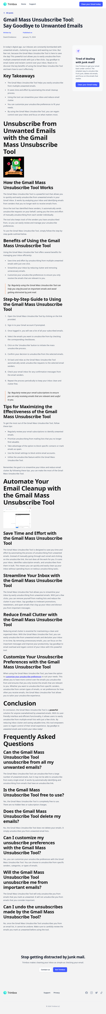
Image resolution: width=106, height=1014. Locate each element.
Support (32, 4)
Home (23, 4)
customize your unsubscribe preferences (23, 676)
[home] (10, 4)
